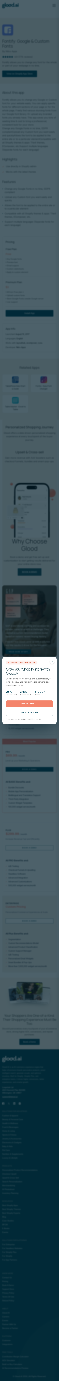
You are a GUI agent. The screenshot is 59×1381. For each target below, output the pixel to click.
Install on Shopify (29, 712)
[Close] (52, 661)
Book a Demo (27, 703)
